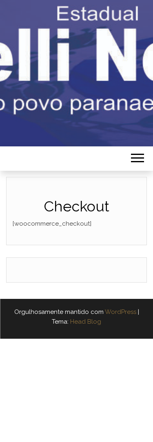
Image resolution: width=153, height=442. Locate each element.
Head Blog (85, 321)
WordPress (120, 312)
